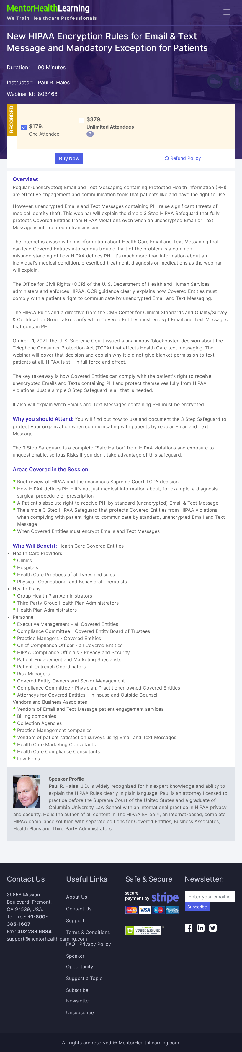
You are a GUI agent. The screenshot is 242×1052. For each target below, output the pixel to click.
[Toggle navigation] (227, 12)
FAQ (70, 944)
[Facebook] (188, 928)
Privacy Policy (95, 944)
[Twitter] (213, 928)
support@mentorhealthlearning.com (47, 939)
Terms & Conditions (88, 932)
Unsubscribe (80, 1012)
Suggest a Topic (84, 978)
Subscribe (197, 906)
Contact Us (78, 909)
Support (75, 920)
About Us (76, 897)
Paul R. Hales (54, 82)
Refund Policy (185, 158)
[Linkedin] (201, 928)
